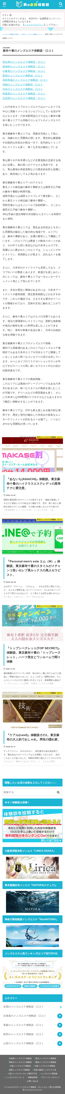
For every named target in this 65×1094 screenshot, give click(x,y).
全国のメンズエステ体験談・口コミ (23, 1006)
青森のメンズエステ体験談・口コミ (23, 1024)
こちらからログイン (34, 25)
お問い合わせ (32, 1081)
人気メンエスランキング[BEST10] (22, 1074)
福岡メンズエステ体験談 (19, 1070)
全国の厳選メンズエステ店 (44, 1070)
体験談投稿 (32, 1077)
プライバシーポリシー (50, 1077)
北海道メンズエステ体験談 (20, 1058)
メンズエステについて (14, 1077)
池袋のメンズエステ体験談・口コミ (23, 84)
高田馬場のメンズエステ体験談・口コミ (25, 80)
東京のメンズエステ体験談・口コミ (32, 34)
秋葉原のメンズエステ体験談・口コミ (24, 93)
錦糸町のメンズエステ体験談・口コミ (24, 66)
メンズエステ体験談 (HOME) (10, 34)
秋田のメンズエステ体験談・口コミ (23, 1034)
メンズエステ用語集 (48, 1074)
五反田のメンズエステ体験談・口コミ (24, 98)
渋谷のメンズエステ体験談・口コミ (23, 89)
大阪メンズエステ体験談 (20, 1066)
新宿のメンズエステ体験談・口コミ (23, 75)
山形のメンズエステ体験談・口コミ (23, 1043)
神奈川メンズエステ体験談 (20, 1062)
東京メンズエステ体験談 (45, 1058)
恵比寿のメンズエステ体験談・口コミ (24, 61)
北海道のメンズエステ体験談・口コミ (24, 1015)
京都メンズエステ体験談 (44, 1066)
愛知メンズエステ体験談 (45, 1062)
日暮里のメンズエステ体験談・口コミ (24, 71)
